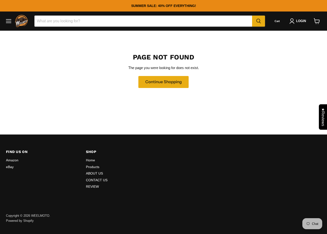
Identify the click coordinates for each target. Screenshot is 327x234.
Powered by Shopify (20, 220)
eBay (10, 167)
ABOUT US (94, 173)
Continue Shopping (163, 81)
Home (90, 160)
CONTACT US (96, 180)
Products (92, 167)
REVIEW (92, 186)
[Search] (258, 21)
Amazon (12, 160)
